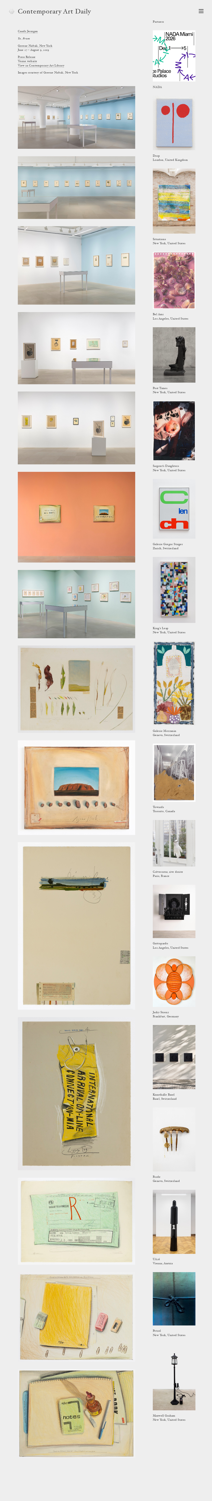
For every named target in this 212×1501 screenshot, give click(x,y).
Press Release (26, 57)
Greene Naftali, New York (35, 46)
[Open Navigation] (201, 11)
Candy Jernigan (28, 31)
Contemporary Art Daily (54, 12)
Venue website (27, 61)
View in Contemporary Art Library (41, 65)
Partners (158, 22)
